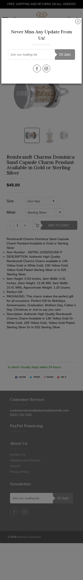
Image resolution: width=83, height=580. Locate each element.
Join (67, 54)
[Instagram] (46, 68)
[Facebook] (37, 68)
